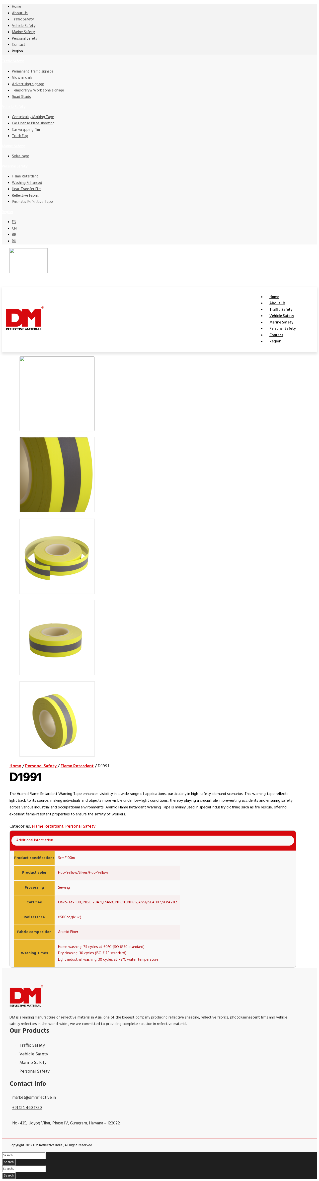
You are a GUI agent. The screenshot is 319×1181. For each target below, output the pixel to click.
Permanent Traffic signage (33, 72)
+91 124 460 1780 (27, 1107)
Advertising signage (28, 84)
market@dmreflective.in (34, 1097)
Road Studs (21, 97)
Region (7, 212)
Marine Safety (23, 32)
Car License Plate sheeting (33, 123)
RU (14, 241)
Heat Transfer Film (26, 189)
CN (14, 229)
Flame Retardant (25, 176)
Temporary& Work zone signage (38, 90)
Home (16, 7)
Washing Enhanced (27, 183)
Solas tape (20, 156)
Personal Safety (24, 39)
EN (14, 222)
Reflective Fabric (25, 196)
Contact (18, 45)
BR (14, 235)
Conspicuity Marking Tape (33, 117)
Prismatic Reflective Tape (32, 202)
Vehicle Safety (23, 26)
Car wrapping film (26, 130)
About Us (20, 13)
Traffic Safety (23, 19)
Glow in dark (22, 78)
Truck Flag (20, 136)
